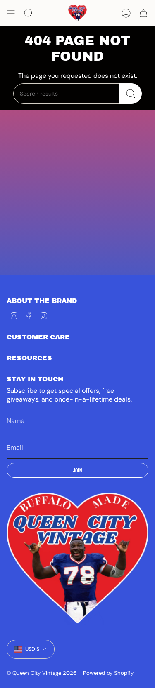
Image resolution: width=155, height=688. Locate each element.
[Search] (130, 93)
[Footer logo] (77, 559)
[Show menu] (10, 13)
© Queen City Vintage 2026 (41, 672)
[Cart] (143, 13)
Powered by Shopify (108, 672)
